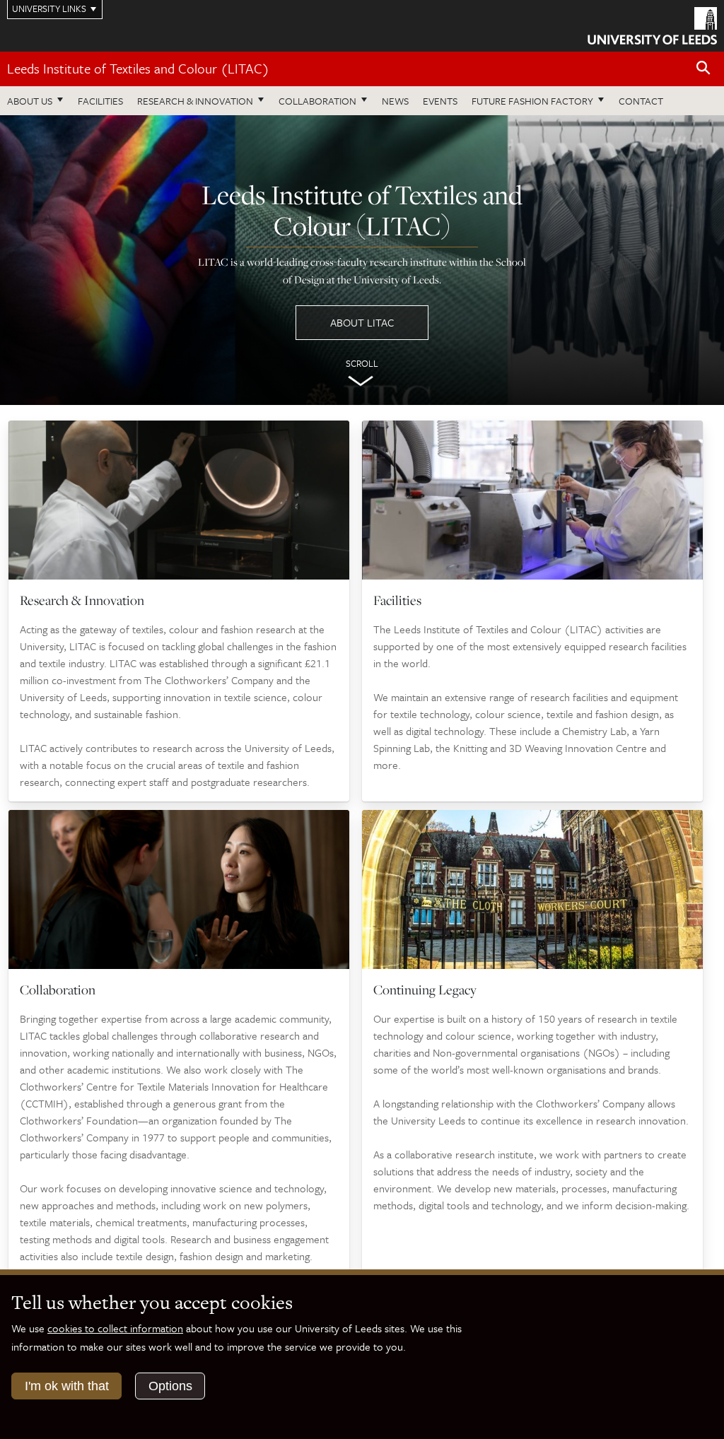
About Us (29, 100)
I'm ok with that (67, 1386)
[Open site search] (703, 68)
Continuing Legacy (425, 989)
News (395, 100)
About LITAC (362, 322)
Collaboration (317, 100)
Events (440, 100)
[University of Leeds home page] (652, 25)
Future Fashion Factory (532, 100)
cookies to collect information (115, 1328)
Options (170, 1386)
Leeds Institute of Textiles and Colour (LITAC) (138, 68)
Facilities (100, 100)
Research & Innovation (195, 100)
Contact (641, 100)
